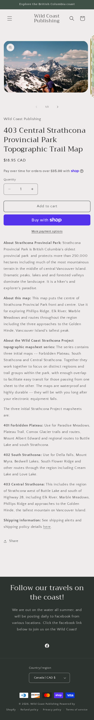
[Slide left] (36, 107)
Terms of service (77, 709)
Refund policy (29, 709)
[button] (9, 18)
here (47, 527)
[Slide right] (57, 107)
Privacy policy (52, 709)
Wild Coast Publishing (44, 704)
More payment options (47, 231)
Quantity (10, 179)
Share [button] (13, 541)
